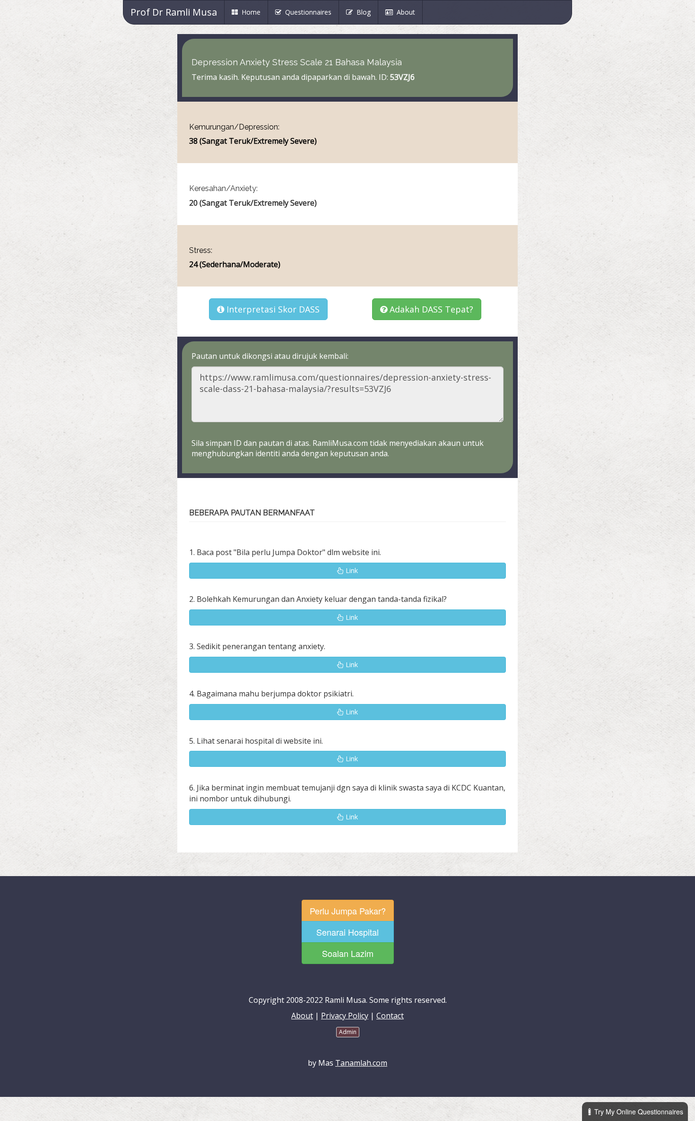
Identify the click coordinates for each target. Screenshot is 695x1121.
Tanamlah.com (361, 1063)
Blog (362, 12)
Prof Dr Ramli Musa (173, 12)
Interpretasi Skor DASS (272, 309)
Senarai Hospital (347, 932)
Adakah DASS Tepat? (430, 309)
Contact (390, 1015)
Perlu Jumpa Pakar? (348, 910)
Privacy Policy (344, 1015)
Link (351, 570)
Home (253, 12)
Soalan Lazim (348, 953)
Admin (347, 1032)
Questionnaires (306, 12)
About (404, 12)
